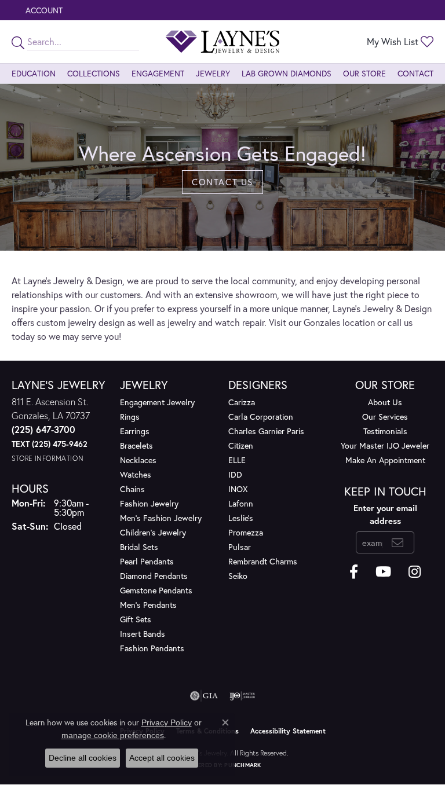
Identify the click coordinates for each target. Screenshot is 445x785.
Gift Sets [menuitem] (135, 619)
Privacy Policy (166, 722)
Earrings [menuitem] (134, 430)
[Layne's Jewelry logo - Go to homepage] (223, 41)
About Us (385, 402)
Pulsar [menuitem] (239, 546)
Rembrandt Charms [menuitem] (262, 561)
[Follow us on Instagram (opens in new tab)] (414, 572)
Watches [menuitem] (135, 474)
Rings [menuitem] (130, 416)
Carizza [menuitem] (241, 402)
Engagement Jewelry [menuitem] (157, 402)
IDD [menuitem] (235, 474)
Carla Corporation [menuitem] (260, 416)
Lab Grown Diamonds (286, 73)
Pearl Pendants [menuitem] (147, 561)
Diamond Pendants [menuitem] (154, 575)
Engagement (158, 73)
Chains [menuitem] (132, 488)
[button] (43, 10)
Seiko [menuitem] (237, 575)
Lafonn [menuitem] (240, 503)
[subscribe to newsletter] (397, 542)
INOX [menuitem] (237, 488)
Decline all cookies (82, 757)
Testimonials (385, 430)
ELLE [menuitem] (237, 459)
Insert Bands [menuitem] (142, 633)
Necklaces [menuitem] (138, 459)
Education (34, 73)
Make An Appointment (385, 459)
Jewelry (213, 73)
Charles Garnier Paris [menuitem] (266, 430)
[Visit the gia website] (204, 696)
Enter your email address (385, 514)
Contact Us (222, 182)
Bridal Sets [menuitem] (139, 546)
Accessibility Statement (288, 731)
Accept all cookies (162, 757)
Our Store (364, 73)
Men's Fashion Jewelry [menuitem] (161, 517)
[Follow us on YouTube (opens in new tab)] (383, 572)
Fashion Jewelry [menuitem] (149, 503)
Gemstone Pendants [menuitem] (156, 590)
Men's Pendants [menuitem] (148, 604)
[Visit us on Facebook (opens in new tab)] (354, 572)
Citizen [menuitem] (240, 445)
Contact (415, 73)
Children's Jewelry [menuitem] (153, 532)
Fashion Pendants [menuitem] (152, 648)
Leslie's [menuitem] (240, 517)
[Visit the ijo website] (242, 696)
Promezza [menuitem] (245, 532)
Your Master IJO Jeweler (385, 445)
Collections (93, 73)
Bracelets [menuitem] (136, 445)
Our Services (385, 416)
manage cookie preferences (112, 735)
